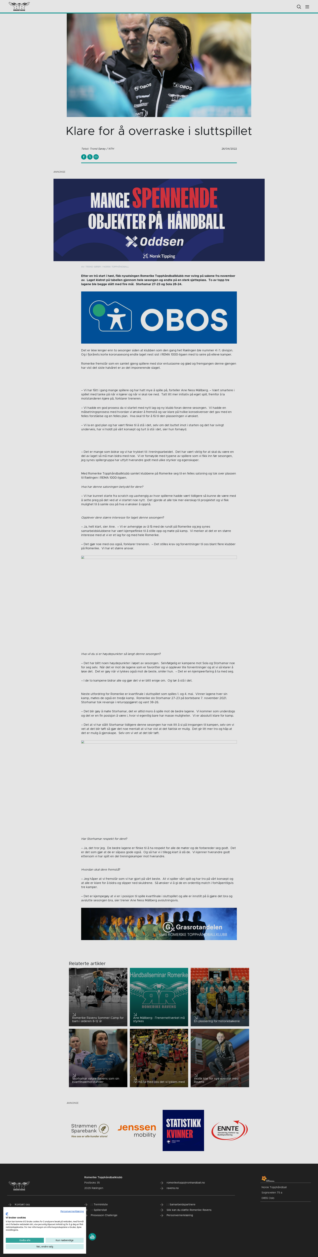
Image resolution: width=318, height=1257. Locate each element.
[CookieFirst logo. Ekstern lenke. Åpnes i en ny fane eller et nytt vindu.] (7, 1213)
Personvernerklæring (72, 1211)
